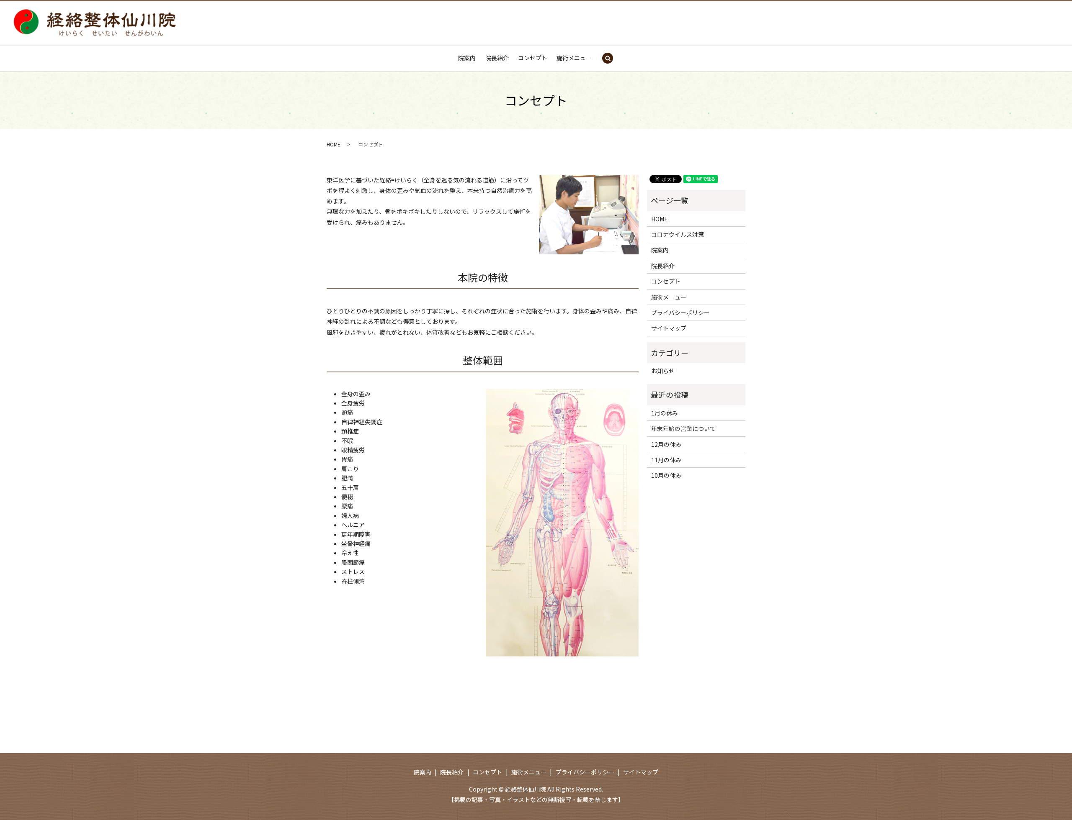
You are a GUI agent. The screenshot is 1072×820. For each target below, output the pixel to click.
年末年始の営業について (683, 428)
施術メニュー (574, 58)
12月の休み (666, 444)
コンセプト (532, 58)
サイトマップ (668, 328)
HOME (333, 144)
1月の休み (664, 413)
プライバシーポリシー (680, 312)
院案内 (467, 58)
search (607, 58)
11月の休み (666, 460)
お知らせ (663, 370)
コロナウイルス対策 (677, 234)
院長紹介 (497, 58)
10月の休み (666, 475)
